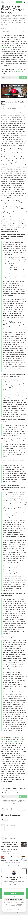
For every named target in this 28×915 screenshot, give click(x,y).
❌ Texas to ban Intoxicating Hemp (10, 857)
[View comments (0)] (7, 31)
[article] (14, 848)
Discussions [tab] (12, 838)
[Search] (25, 838)
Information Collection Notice (16, 801)
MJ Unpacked (5, 107)
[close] (23, 871)
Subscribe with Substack (15, 899)
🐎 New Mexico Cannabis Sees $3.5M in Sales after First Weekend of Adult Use (10, 844)
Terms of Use (21, 800)
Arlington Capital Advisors (15, 741)
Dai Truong (3, 26)
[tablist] (7, 819)
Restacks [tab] (11, 819)
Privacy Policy (19, 905)
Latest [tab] (6, 838)
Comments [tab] (4, 819)
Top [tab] (3, 838)
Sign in (25, 2)
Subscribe (19, 2)
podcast (19, 71)
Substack (6, 912)
